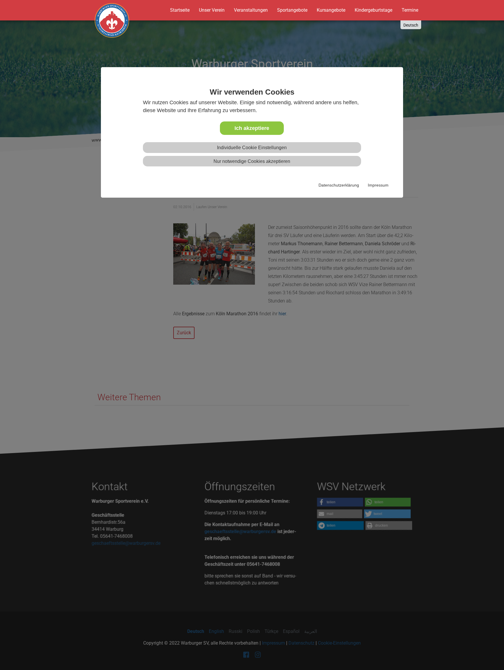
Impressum (378, 185)
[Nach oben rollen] (488, 654)
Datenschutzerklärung (338, 185)
